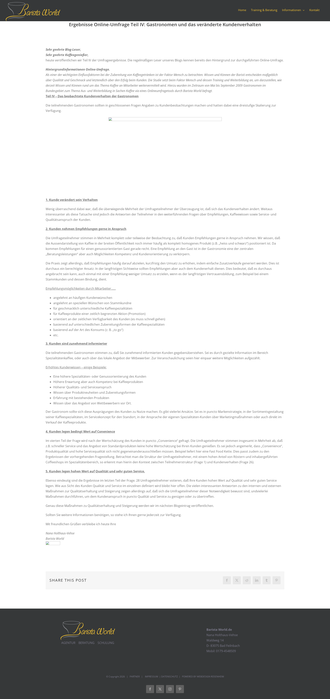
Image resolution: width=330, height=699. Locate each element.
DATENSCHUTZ (169, 676)
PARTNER (135, 676)
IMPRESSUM (151, 676)
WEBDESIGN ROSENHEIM (210, 676)
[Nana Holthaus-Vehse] (53, 544)
